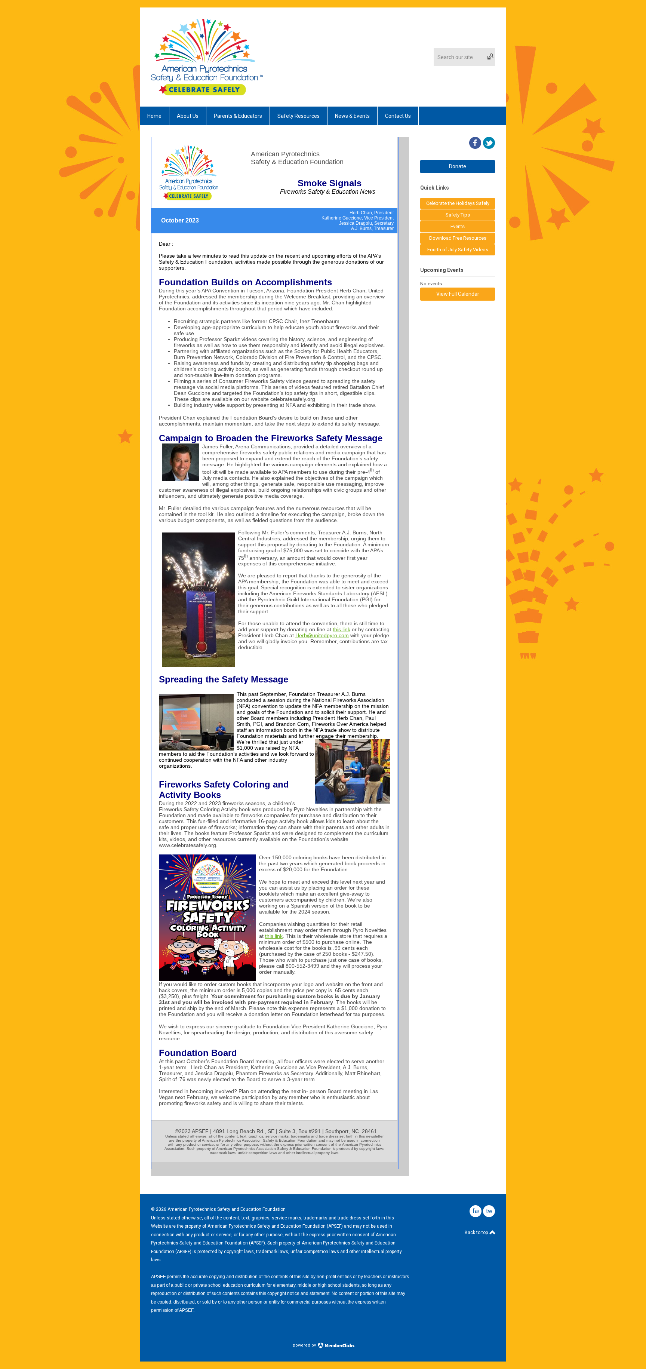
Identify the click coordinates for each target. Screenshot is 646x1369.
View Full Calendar (457, 294)
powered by (305, 1345)
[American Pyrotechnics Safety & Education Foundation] (207, 93)
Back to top (477, 1232)
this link (274, 936)
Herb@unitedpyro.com (322, 635)
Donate (457, 166)
